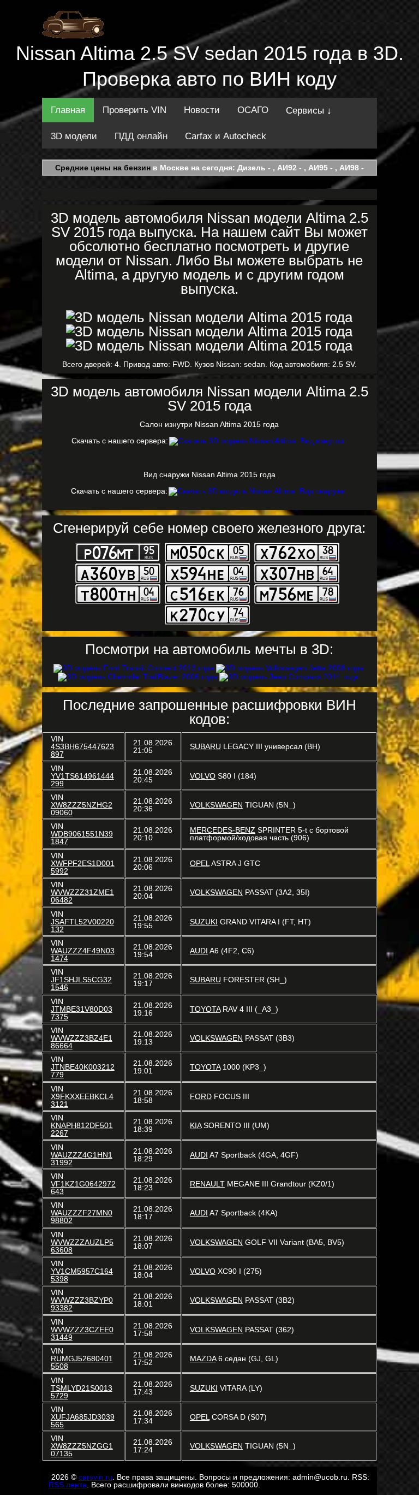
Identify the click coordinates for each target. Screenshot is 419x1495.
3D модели (74, 136)
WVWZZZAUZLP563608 (82, 1246)
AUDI (199, 950)
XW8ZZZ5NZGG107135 (82, 1449)
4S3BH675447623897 (82, 750)
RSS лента (68, 1484)
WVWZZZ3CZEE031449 (82, 1333)
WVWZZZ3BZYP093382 (82, 1304)
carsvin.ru (95, 1477)
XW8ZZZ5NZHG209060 (81, 808)
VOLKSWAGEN (216, 804)
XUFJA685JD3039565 (83, 1421)
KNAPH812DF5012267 (82, 1129)
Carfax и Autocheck (225, 136)
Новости (202, 110)
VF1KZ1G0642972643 (83, 1187)
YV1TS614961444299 (82, 780)
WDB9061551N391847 (82, 837)
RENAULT (207, 1183)
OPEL (200, 863)
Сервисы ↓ (309, 110)
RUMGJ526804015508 (82, 1362)
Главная (68, 110)
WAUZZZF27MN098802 (81, 1216)
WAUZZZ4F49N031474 (83, 954)
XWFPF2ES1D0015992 (83, 867)
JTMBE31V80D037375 (81, 1013)
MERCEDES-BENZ (222, 830)
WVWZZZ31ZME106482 (82, 896)
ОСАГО (252, 110)
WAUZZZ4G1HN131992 (81, 1158)
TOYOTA (205, 1009)
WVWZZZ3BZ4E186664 (81, 1042)
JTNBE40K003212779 (83, 1071)
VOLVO (203, 776)
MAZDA (203, 1358)
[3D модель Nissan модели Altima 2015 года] (209, 317)
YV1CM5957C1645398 (82, 1275)
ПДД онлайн (141, 136)
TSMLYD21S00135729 (81, 1392)
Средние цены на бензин (103, 167)
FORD (201, 1096)
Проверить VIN (134, 110)
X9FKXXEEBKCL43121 (82, 1100)
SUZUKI (204, 921)
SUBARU (205, 746)
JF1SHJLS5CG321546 (81, 983)
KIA (195, 1125)
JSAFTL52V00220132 (82, 925)
